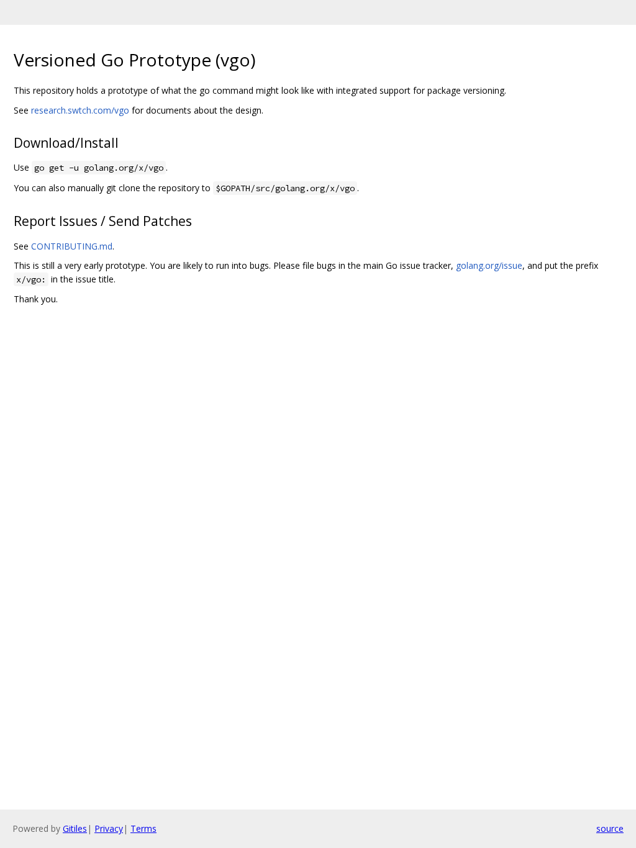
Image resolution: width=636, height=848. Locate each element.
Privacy (108, 828)
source (610, 828)
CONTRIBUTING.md (71, 246)
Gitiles (75, 828)
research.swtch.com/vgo (80, 110)
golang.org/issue (489, 265)
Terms (143, 828)
